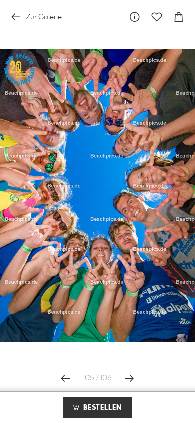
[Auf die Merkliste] (157, 17)
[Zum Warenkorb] (179, 17)
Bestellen (101, 407)
